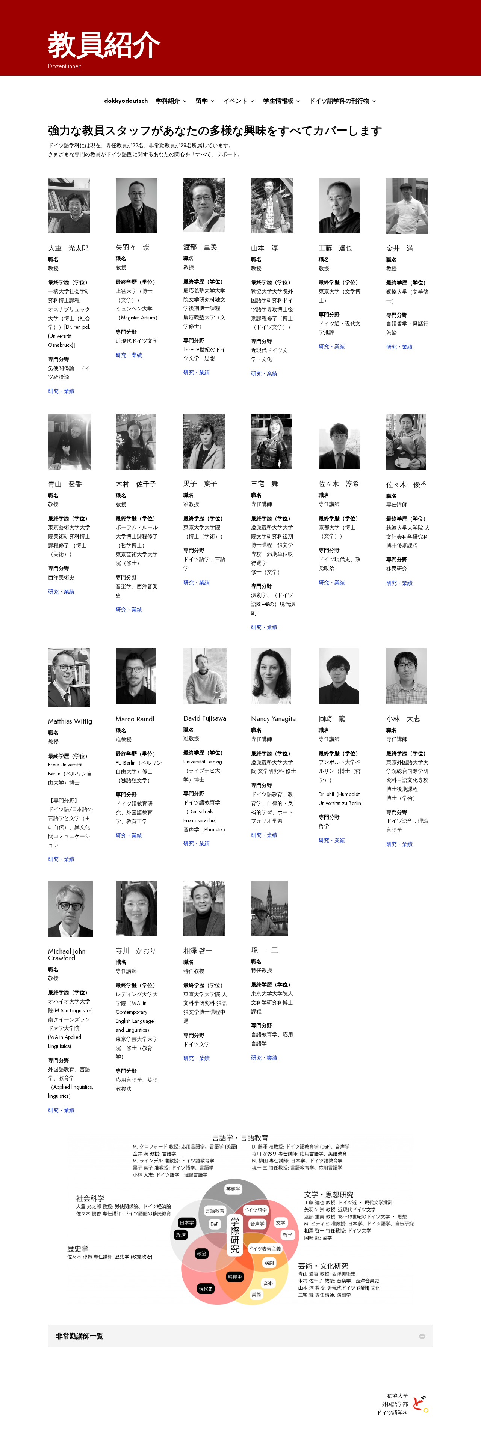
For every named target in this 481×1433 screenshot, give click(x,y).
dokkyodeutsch (126, 101)
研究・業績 (61, 391)
